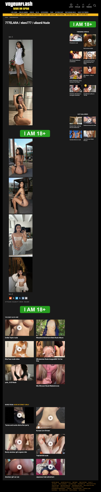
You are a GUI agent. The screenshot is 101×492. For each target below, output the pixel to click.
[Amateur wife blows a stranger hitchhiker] (76, 88)
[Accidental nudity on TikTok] (90, 88)
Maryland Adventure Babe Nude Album (49, 338)
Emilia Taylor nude (11, 338)
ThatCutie (69, 488)
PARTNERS (74, 482)
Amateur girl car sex (12, 477)
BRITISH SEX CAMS (71, 14)
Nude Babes (54, 490)
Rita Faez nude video (12, 359)
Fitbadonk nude (74, 43)
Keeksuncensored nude (90, 125)
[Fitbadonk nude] (76, 37)
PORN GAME (61, 14)
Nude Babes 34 (81, 483)
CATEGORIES (44, 12)
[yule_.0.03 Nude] (19, 372)
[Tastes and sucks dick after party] (19, 415)
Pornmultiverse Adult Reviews (58, 488)
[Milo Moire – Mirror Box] (90, 70)
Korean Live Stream (43, 431)
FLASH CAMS (16, 14)
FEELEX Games (23, 12)
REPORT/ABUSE (55, 482)
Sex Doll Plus (82, 490)
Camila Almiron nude (75, 139)
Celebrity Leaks (55, 486)
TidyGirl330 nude (42, 456)
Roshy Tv (90, 482)
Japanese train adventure (45, 477)
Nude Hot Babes (73, 490)
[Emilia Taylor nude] (19, 328)
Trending (89, 7)
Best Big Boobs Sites (77, 485)
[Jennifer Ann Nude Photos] (90, 134)
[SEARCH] (94, 6)
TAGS (51, 12)
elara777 (16, 302)
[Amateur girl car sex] (19, 467)
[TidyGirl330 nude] (50, 444)
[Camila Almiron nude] (76, 134)
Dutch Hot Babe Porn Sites (78, 486)
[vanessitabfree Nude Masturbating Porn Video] (90, 55)
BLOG (37, 12)
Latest (71, 7)
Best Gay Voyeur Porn (65, 485)
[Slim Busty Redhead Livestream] (76, 54)
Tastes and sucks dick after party (17, 425)
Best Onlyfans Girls (63, 490)
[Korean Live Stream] (50, 418)
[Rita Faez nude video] (19, 349)
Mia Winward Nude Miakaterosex (47, 386)
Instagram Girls (70, 12)
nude (21, 302)
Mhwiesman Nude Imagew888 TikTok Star (49, 360)
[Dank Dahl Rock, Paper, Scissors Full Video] (76, 73)
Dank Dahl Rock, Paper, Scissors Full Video (76, 81)
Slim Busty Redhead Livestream (75, 60)
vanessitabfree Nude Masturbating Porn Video (89, 62)
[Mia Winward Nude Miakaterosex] (50, 374)
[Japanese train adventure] (50, 467)
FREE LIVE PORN (83, 482)
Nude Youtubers (83, 12)
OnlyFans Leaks (87, 488)
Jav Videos (54, 483)
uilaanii (27, 302)
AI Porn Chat (59, 12)
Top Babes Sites (72, 483)
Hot (83, 7)
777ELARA (9, 302)
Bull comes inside (88, 48)
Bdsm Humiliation (63, 483)
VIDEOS (32, 12)
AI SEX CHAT (44, 14)
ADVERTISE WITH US (66, 482)
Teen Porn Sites (55, 485)
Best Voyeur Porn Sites (89, 485)
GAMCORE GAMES (34, 14)
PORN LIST (24, 14)
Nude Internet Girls (21, 404)
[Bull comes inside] (90, 40)
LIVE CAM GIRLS (83, 14)
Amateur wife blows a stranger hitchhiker (75, 94)
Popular (77, 7)
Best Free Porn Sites (91, 483)
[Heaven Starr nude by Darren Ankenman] (76, 120)
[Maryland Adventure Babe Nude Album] (50, 328)
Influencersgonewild (65, 486)
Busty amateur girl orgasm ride (16, 452)
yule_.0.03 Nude (10, 382)
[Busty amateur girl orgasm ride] (19, 442)
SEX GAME (53, 14)
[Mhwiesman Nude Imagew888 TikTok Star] (50, 349)
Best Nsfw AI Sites (77, 488)
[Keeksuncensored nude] (90, 120)
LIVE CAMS (14, 12)
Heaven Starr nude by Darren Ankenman (75, 126)
